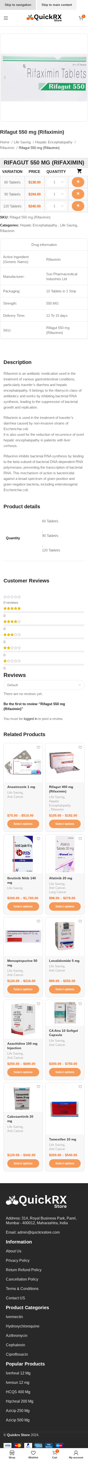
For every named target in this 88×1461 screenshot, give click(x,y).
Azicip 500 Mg (18, 1420)
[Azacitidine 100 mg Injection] (23, 1019)
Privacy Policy (18, 1260)
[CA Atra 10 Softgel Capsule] (65, 1013)
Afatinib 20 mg (60, 878)
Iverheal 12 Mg (18, 1373)
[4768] (78, 206)
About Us (13, 1251)
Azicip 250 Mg (18, 1411)
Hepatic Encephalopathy (54, 142)
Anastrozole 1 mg (21, 787)
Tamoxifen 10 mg (62, 1139)
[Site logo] (44, 18)
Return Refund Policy (24, 1270)
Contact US (15, 1298)
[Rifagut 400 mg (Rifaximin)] (65, 762)
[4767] (78, 194)
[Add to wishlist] (38, 747)
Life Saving (23, 142)
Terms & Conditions (22, 1289)
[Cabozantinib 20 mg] (23, 1097)
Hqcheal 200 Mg (19, 1401)
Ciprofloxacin (17, 1354)
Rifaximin (7, 148)
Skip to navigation (18, 5)
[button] (5, 77)
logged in (30, 719)
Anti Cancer (15, 797)
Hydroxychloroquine (22, 1326)
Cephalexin (15, 1345)
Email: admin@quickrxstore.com (33, 1232)
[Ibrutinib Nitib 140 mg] (23, 853)
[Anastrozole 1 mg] (23, 762)
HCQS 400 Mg (18, 1392)
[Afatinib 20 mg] (65, 853)
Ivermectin (14, 1317)
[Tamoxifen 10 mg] (65, 1109)
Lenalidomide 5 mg (64, 961)
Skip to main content (57, 5)
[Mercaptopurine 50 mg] (23, 936)
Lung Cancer (57, 892)
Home (5, 142)
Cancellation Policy (22, 1279)
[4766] (78, 182)
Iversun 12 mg (17, 1383)
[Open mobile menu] (6, 18)
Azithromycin (16, 1336)
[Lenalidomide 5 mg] (65, 936)
